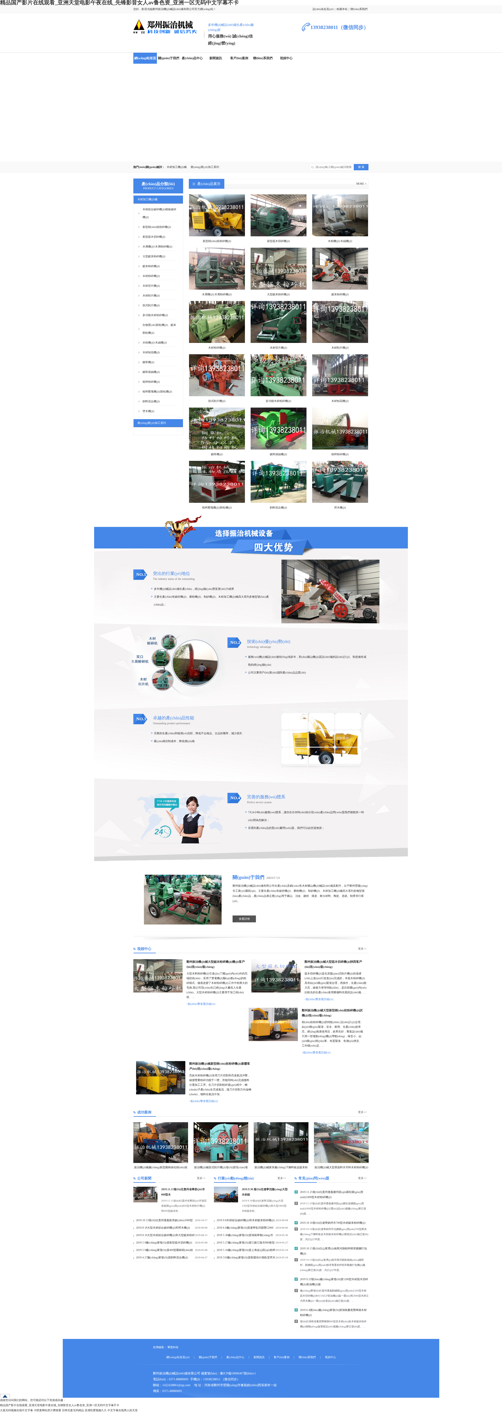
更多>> (362, 948)
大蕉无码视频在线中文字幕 (16, 1410)
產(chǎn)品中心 (192, 58)
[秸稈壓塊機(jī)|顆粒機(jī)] (217, 482)
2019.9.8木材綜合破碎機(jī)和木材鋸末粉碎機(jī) (246, 1220)
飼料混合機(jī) (278, 507)
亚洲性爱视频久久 (96, 1410)
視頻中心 (286, 58)
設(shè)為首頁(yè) (323, 9)
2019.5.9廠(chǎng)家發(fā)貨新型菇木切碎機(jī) (164, 1242)
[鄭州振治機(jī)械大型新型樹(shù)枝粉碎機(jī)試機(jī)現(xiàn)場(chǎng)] (273, 1040)
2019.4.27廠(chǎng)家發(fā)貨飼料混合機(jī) (162, 1257)
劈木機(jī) (340, 507)
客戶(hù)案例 (239, 58)
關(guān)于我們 (168, 58)
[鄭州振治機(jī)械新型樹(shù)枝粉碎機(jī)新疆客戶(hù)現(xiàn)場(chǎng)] (160, 1093)
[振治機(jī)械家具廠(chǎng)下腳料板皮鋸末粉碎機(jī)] (281, 1142)
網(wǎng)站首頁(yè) (178, 1357)
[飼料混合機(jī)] (278, 482)
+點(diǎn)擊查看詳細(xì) (200, 1003)
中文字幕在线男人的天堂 (122, 1410)
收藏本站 (341, 9)
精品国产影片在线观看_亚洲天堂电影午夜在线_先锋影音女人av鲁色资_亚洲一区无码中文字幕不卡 (59, 1405)
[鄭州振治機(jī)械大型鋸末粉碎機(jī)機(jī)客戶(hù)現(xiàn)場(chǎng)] (158, 991)
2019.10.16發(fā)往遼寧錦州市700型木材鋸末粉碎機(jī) (333, 1222)
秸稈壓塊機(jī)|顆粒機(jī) (217, 507)
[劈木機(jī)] (340, 482)
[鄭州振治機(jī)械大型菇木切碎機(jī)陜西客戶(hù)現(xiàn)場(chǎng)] (276, 991)
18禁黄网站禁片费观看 (47, 1410)
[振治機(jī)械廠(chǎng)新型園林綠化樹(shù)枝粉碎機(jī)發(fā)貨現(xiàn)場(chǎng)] (160, 1142)
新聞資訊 (215, 58)
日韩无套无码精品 (73, 1410)
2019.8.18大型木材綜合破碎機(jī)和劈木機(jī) (163, 1227)
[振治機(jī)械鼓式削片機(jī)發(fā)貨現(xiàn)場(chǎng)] (221, 1142)
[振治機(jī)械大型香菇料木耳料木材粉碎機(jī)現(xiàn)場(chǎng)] (341, 1142)
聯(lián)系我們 (358, 9)
